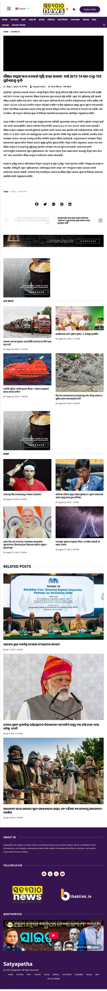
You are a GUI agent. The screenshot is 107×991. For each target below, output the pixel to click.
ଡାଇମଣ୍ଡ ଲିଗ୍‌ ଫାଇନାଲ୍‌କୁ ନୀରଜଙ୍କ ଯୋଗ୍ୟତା (22, 494)
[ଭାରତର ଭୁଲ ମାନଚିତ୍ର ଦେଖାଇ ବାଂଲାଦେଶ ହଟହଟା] (53, 606)
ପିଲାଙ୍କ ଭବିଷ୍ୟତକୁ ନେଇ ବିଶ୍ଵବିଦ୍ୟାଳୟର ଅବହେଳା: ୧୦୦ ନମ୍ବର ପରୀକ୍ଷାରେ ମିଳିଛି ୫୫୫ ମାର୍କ (31, 220)
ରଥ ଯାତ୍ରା (5, 25)
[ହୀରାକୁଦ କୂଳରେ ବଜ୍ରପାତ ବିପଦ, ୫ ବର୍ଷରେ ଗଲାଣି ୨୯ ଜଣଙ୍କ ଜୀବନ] (80, 522)
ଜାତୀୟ (42, 19)
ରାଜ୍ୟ (23, 19)
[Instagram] (67, 9)
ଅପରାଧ (86, 19)
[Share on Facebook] (37, 204)
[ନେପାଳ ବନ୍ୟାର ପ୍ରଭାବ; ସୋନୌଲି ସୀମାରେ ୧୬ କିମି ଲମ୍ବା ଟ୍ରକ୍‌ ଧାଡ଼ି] (27, 322)
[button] (74, 9)
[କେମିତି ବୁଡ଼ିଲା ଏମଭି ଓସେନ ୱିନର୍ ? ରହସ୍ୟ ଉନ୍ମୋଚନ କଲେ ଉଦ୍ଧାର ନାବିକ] (27, 369)
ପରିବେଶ (51, 19)
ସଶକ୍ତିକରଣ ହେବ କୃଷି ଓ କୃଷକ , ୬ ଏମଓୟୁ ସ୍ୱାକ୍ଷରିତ (77, 333)
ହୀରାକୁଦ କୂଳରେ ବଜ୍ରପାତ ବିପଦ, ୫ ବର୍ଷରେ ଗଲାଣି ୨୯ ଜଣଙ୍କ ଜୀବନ (78, 543)
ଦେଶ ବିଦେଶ (63, 19)
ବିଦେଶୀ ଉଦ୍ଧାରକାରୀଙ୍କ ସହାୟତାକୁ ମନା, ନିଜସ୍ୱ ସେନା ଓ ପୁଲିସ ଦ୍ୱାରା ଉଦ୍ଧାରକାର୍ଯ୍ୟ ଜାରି (79, 397)
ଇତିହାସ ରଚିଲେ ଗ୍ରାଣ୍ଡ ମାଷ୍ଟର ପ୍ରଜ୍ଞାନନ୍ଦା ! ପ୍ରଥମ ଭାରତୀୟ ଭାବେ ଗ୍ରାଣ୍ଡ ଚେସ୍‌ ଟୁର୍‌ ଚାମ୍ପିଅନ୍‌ (79, 496)
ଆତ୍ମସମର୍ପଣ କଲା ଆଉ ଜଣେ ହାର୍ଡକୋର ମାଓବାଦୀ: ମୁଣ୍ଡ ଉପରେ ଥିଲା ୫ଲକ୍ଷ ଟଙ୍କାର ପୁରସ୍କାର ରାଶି (74, 220)
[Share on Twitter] (45, 204)
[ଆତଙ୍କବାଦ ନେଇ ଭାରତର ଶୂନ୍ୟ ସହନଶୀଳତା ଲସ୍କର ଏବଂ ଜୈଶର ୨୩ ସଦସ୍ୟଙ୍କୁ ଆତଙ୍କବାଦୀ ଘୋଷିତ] (53, 771)
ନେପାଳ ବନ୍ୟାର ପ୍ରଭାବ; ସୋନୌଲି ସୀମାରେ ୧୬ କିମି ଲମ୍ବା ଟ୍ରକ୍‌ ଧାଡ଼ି (27, 343)
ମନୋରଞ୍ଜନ (75, 19)
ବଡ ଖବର (14, 19)
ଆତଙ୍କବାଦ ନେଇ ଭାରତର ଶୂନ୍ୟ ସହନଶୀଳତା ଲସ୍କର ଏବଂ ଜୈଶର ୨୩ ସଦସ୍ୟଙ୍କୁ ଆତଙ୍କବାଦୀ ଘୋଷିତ (52, 810)
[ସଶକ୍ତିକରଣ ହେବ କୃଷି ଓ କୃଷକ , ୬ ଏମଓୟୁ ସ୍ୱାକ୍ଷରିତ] (80, 318)
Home (5, 19)
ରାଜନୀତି (32, 19)
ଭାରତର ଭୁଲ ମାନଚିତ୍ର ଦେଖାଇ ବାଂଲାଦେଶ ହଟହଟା (31, 644)
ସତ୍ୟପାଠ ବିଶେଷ (18, 25)
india (13, 191)
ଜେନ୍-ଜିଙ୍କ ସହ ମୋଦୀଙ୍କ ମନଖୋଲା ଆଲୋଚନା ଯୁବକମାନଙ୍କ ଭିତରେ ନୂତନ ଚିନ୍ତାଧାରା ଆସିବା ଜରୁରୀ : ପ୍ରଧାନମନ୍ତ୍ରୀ (25, 544)
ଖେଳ (94, 19)
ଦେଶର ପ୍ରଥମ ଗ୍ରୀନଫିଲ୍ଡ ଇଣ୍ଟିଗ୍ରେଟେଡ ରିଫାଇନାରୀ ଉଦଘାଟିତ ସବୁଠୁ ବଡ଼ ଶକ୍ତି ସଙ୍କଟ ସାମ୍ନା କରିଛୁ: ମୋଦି (51, 726)
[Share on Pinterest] (62, 204)
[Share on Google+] (53, 204)
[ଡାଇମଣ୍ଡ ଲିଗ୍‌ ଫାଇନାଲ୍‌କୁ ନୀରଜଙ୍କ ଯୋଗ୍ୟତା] (27, 475)
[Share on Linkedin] (70, 204)
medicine (22, 191)
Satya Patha (39, 86)
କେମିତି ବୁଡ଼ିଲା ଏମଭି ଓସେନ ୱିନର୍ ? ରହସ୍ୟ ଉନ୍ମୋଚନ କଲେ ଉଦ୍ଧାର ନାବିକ (26, 390)
